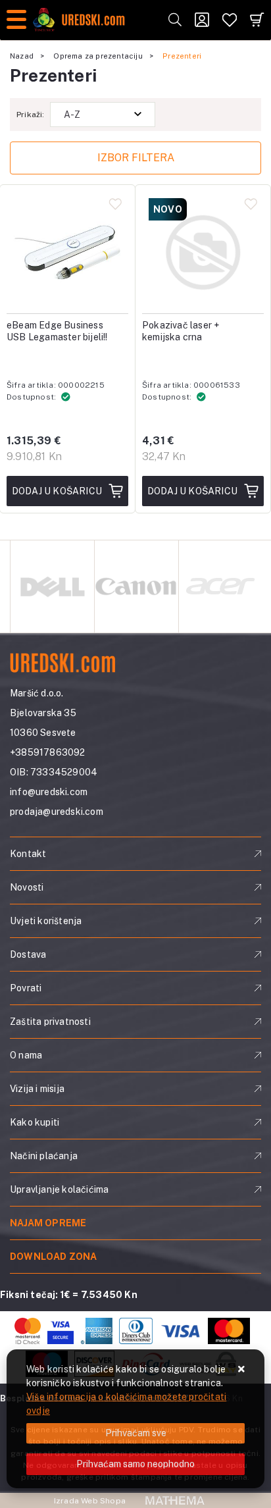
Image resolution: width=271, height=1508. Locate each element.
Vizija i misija (37, 1088)
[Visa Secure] (60, 1331)
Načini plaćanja (44, 1156)
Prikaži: (30, 114)
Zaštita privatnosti (50, 1021)
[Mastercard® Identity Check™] (27, 1331)
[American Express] (96, 1331)
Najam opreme (48, 1223)
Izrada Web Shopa (90, 1501)
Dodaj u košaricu (57, 491)
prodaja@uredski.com (56, 811)
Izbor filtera (135, 157)
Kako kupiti (34, 1122)
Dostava (28, 954)
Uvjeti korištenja (46, 921)
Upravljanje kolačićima (59, 1189)
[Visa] (180, 1331)
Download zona (53, 1256)
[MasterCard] (229, 1331)
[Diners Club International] (136, 1331)
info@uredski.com (48, 792)
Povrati (25, 988)
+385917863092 (48, 752)
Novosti (26, 887)
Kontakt (28, 853)
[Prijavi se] (202, 20)
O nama (26, 1055)
